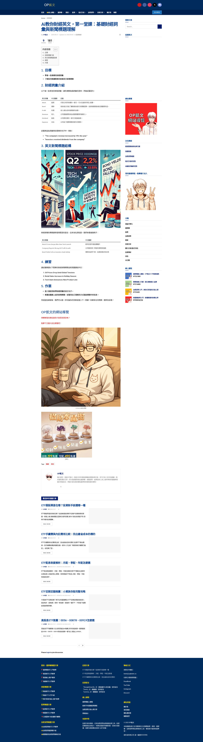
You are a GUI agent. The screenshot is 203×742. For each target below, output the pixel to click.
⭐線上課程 (50, 12)
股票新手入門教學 (49, 709)
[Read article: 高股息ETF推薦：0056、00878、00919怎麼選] (105, 631)
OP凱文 (45, 35)
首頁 (42, 12)
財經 (47, 464)
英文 (52, 464)
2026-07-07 (52, 509)
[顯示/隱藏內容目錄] (54, 49)
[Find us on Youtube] (139, 5)
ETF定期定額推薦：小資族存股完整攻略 (63, 591)
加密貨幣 (91, 12)
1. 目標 (45, 52)
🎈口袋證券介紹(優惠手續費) (50, 716)
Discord (126, 693)
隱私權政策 (127, 713)
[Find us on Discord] (160, 5)
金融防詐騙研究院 (131, 166)
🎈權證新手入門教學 (48, 713)
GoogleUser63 (89, 687)
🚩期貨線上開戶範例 (48, 677)
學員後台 (85, 713)
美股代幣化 (129, 224)
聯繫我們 (127, 716)
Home (43, 18)
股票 (73, 12)
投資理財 (49, 18)
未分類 (127, 260)
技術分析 (100, 12)
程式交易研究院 (130, 161)
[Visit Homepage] (49, 4)
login (48, 652)
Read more (47, 523)
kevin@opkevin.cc (130, 673)
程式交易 (81, 12)
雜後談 (94, 689)
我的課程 (157, 12)
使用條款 (127, 710)
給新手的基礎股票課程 (89, 705)
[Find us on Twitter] (155, 5)
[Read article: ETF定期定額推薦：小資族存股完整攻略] (105, 602)
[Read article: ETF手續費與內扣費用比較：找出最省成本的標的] (105, 545)
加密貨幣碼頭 (129, 156)
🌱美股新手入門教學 (48, 691)
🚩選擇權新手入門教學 (48, 670)
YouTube (127, 685)
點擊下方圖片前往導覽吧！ (51, 323)
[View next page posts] (82, 645)
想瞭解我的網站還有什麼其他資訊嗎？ (55, 318)
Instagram (127, 689)
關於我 (109, 12)
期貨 (67, 12)
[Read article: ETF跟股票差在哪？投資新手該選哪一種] (105, 516)
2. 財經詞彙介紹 (48, 55)
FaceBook (127, 681)
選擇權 (60, 12)
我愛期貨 (128, 151)
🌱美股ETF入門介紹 (48, 695)
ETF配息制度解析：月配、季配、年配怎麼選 (65, 563)
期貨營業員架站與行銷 (132, 146)
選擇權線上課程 (87, 702)
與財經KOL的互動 (104, 687)
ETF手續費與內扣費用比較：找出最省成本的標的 (68, 534)
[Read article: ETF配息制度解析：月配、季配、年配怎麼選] (105, 573)
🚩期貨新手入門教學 (48, 673)
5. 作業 (45, 63)
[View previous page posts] (79, 645)
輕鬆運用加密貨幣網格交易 (52, 734)
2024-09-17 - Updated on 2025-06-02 (62, 35)
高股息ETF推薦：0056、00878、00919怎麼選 (68, 620)
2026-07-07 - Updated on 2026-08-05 (59, 566)
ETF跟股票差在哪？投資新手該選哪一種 (63, 505)
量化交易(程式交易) (131, 248)
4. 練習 (45, 60)
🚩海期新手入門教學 (48, 681)
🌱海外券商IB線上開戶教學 (50, 699)
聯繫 (115, 12)
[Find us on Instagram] (150, 5)
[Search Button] (160, 26)
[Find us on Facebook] (145, 5)
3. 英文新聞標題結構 (50, 58)
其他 (126, 256)
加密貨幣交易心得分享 (89, 709)
